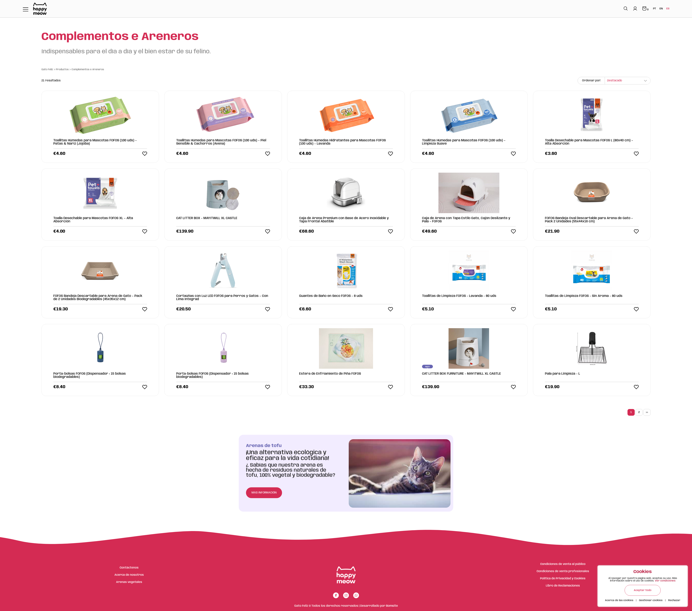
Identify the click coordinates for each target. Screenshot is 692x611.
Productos (62, 69)
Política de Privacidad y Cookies (562, 578)
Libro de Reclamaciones (563, 585)
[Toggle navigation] (25, 9)
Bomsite (392, 605)
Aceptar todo (642, 590)
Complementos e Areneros (88, 69)
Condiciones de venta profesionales (563, 571)
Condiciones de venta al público (562, 564)
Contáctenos (129, 567)
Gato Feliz (47, 69)
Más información (264, 492)
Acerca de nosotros (129, 574)
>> (647, 412)
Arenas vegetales (129, 582)
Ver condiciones (665, 580)
